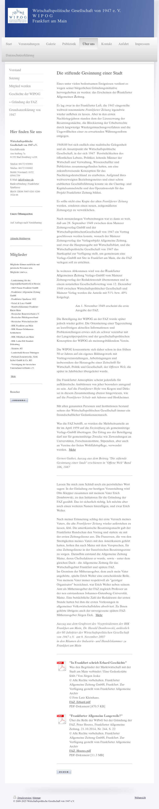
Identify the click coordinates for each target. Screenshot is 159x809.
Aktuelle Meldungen (20, 238)
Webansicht (140, 797)
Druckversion (24, 797)
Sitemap (37, 797)
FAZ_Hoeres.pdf (80, 750)
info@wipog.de (26, 179)
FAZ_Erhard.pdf (79, 702)
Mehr (72, 449)
